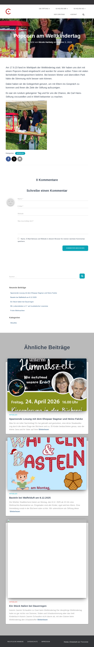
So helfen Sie (79, 8)
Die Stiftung (44, 8)
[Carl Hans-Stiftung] (19, 11)
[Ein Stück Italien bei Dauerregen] (47, 558)
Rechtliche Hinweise (15, 641)
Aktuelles (20, 153)
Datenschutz (32, 641)
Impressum (45, 641)
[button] (49, 8)
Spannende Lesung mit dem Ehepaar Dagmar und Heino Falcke (33, 293)
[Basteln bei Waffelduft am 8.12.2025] (47, 463)
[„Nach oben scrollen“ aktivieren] (89, 642)
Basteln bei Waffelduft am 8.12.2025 (23, 297)
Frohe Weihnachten (17, 310)
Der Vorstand (59, 14)
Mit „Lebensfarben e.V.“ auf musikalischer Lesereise (29, 306)
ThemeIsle (84, 642)
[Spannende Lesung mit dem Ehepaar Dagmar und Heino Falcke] (47, 385)
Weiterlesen (44, 429)
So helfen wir (61, 8)
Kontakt (73, 14)
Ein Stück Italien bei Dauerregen (22, 302)
